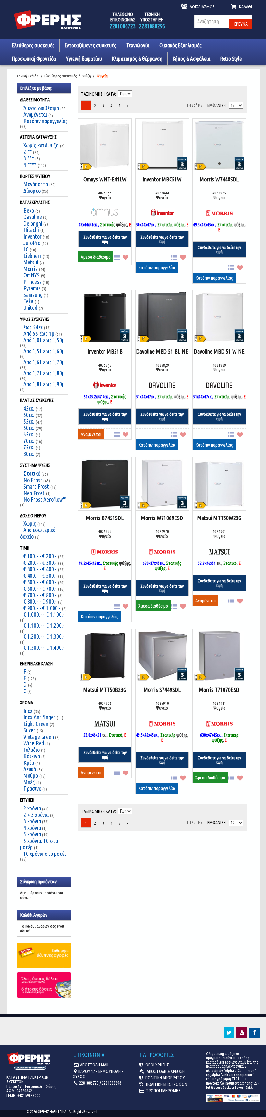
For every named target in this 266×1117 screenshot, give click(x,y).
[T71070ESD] (219, 656)
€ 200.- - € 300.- (40, 562)
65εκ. (28, 434)
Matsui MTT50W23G (219, 518)
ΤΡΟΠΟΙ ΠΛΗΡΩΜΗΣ (163, 1090)
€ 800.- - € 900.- (40, 601)
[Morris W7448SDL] (219, 146)
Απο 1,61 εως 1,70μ (44, 362)
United (30, 307)
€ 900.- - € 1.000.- (42, 608)
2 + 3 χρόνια (36, 814)
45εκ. (28, 408)
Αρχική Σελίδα (28, 76)
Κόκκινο (31, 756)
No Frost (32, 480)
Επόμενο (127, 106)
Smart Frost (36, 486)
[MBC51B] (104, 317)
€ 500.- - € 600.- (40, 582)
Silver (29, 730)
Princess (32, 281)
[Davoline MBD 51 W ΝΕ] (219, 317)
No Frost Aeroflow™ (44, 499)
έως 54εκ (33, 327)
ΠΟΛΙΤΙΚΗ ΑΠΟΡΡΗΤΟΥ (164, 1077)
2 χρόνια (32, 808)
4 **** (29, 164)
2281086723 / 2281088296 (100, 1083)
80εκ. (28, 453)
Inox (27, 710)
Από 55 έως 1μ (38, 333)
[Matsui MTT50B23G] (104, 656)
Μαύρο (30, 775)
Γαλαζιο (31, 749)
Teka (28, 301)
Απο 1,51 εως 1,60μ (44, 351)
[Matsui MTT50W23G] (219, 484)
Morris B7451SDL (105, 518)
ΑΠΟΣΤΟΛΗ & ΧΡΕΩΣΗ (165, 1071)
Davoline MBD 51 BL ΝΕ (162, 351)
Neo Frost (34, 493)
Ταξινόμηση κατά (98, 94)
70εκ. (28, 440)
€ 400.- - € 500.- (40, 575)
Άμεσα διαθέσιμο (41, 108)
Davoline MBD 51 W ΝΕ (219, 351)
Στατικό (31, 473)
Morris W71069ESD (162, 518)
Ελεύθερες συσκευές (60, 76)
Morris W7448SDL (219, 179)
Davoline (32, 217)
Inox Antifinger (39, 717)
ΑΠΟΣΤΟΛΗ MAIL (94, 1064)
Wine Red (33, 743)
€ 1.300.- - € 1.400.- (44, 647)
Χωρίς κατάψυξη (41, 145)
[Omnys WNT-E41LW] (104, 146)
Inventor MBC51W (162, 179)
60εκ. (28, 428)
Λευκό (29, 769)
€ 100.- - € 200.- (40, 556)
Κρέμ (28, 762)
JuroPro (31, 242)
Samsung (32, 294)
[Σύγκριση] (118, 256)
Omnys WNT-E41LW (105, 179)
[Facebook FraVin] (254, 1036)
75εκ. (28, 447)
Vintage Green (38, 736)
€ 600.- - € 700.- (40, 588)
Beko (28, 210)
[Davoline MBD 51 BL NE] (162, 317)
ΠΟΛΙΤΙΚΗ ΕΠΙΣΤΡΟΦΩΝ (166, 1084)
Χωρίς (29, 523)
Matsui (30, 262)
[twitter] (229, 1036)
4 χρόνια (32, 827)
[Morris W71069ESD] (162, 484)
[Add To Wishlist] (127, 256)
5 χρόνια (32, 834)
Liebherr (32, 255)
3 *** (28, 158)
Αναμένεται (35, 114)
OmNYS (31, 275)
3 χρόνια (32, 821)
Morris (30, 268)
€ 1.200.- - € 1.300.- (44, 636)
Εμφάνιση (216, 105)
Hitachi (31, 230)
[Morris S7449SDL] (162, 656)
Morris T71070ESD (219, 689)
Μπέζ (29, 782)
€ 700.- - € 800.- (40, 595)
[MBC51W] (162, 146)
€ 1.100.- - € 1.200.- (44, 625)
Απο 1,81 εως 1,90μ (44, 384)
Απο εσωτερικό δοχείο (37, 533)
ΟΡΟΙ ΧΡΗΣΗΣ (156, 1064)
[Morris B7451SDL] (104, 484)
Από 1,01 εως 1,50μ (44, 340)
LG (26, 249)
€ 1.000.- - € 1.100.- (44, 614)
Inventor (32, 236)
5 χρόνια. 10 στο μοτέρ (39, 843)
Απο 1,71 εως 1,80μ (44, 373)
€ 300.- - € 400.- (40, 569)
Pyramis (32, 288)
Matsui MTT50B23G (104, 689)
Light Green (35, 723)
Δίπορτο (32, 190)
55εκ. (28, 421)
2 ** (27, 151)
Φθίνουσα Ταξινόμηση (137, 92)
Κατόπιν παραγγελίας (45, 121)
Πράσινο (32, 788)
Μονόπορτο (35, 184)
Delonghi (32, 223)
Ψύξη (86, 76)
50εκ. (28, 415)
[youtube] (241, 1036)
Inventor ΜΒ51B (105, 351)
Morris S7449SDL (162, 689)
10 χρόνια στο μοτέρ (45, 853)
